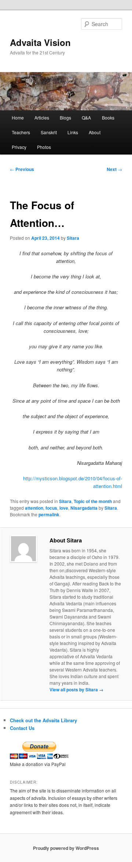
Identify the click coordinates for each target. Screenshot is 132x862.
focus (51, 508)
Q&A (86, 117)
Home (18, 117)
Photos (44, 147)
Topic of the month (93, 501)
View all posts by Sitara (76, 689)
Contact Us (22, 727)
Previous (22, 169)
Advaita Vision (40, 42)
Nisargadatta (84, 508)
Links (72, 132)
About (94, 132)
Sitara (73, 238)
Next (114, 169)
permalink (48, 514)
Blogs (65, 117)
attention (34, 508)
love (63, 508)
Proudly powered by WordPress (66, 848)
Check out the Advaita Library (43, 720)
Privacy (19, 147)
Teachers (21, 132)
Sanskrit (49, 132)
